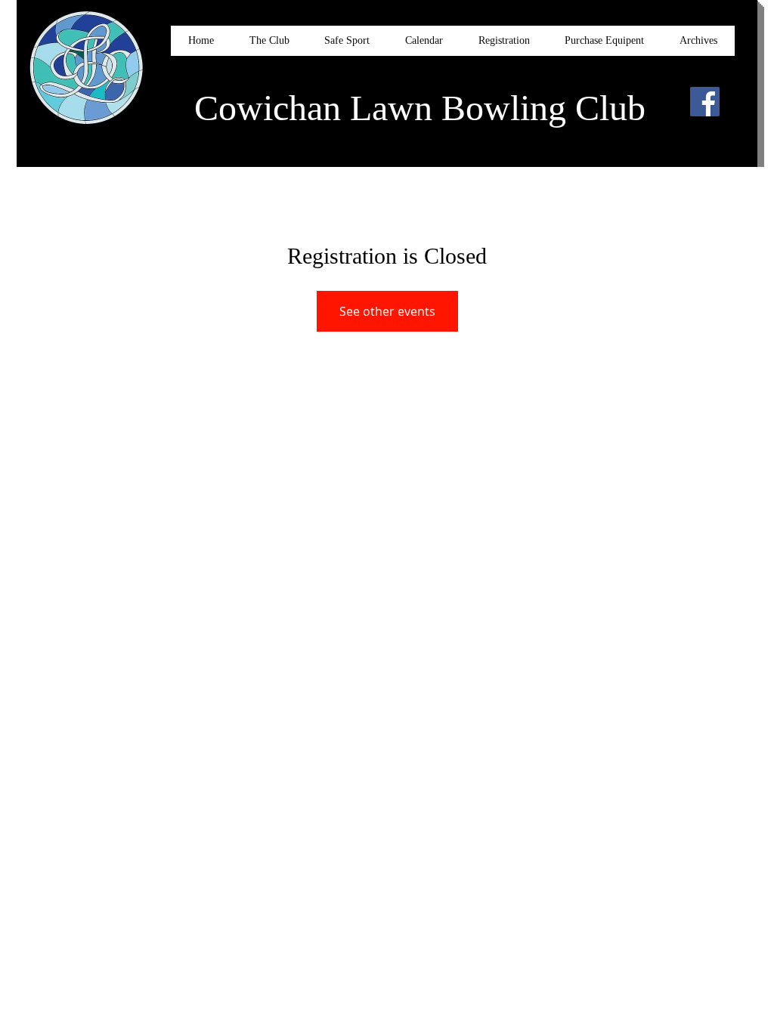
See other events (387, 311)
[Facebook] (705, 101)
